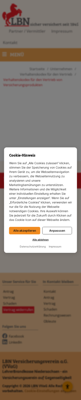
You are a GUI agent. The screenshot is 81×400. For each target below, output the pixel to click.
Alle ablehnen (40, 240)
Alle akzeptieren (24, 230)
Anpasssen (57, 230)
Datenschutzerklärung (33, 246)
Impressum (55, 246)
